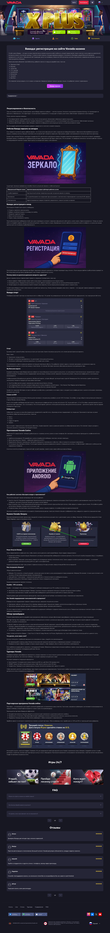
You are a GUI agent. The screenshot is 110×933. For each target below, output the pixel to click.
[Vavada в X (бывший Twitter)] (96, 914)
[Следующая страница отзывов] (60, 895)
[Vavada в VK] (92, 914)
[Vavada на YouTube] (100, 914)
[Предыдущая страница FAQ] (49, 820)
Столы (22, 907)
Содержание (39, 907)
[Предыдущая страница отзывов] (49, 895)
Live (16, 907)
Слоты (11, 907)
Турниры (29, 907)
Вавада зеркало (55, 86)
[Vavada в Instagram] (88, 914)
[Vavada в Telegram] (92, 2)
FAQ (47, 907)
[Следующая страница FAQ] (60, 820)
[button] (108, 20)
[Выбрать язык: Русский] (100, 2)
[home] (14, 2)
